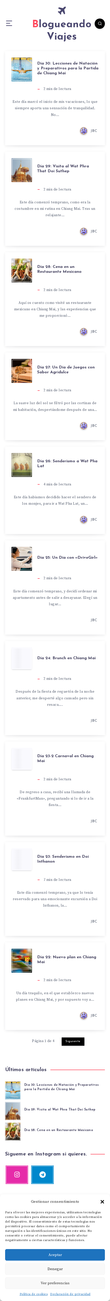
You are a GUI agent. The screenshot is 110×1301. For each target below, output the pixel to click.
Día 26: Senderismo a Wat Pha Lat (67, 463)
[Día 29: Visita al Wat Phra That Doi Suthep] (12, 1110)
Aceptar (55, 1254)
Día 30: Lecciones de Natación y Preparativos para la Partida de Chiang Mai (67, 68)
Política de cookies (34, 1294)
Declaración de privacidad (70, 1294)
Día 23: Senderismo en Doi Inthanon (63, 859)
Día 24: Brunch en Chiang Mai (66, 658)
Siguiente (73, 1041)
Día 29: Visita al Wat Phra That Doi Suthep (63, 168)
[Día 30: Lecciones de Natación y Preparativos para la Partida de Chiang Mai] (12, 1089)
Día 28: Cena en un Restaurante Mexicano (59, 269)
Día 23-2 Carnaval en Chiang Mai (65, 758)
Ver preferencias (55, 1283)
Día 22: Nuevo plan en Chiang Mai (66, 959)
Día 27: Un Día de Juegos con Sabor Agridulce (66, 369)
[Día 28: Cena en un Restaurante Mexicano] (12, 1131)
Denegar (55, 1269)
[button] (102, 1201)
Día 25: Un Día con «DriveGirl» (67, 558)
